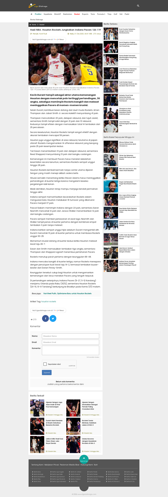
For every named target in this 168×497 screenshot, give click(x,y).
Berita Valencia (131, 477)
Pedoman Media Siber (69, 464)
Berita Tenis (37, 481)
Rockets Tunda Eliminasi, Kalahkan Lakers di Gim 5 (89, 422)
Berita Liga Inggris (58, 472)
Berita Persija (93, 474)
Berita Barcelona (113, 472)
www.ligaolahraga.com (87, 494)
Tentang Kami (37, 464)
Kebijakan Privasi (51, 464)
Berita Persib (93, 472)
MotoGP (57, 14)
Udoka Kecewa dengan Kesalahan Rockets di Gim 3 (89, 440)
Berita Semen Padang (96, 477)
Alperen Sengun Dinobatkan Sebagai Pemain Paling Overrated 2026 (89, 405)
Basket (77, 14)
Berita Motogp (38, 474)
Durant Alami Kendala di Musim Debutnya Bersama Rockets (54, 422)
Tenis (93, 14)
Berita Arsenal (75, 474)
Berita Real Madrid (114, 474)
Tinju (109, 14)
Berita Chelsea (75, 479)
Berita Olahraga (36, 20)
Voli (120, 14)
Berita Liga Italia (57, 474)
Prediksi (38, 14)
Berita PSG (74, 481)
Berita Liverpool (76, 477)
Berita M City (130, 481)
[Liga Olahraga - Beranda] (37, 5)
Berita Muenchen (132, 474)
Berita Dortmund (113, 477)
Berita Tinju (37, 479)
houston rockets (48, 301)
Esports (85, 14)
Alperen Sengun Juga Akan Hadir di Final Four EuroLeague (54, 404)
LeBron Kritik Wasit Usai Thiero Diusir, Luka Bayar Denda (54, 440)
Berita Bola (37, 472)
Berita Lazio (130, 472)
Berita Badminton (39, 477)
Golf (115, 14)
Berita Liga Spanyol (58, 477)
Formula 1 (101, 14)
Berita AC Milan (113, 479)
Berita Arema (93, 479)
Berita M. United (76, 472)
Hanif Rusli (43, 34)
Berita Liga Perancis (58, 479)
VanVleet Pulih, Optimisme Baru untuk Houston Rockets (67, 293)
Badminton (67, 14)
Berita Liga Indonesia (59, 481)
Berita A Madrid (131, 479)
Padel (127, 14)
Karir (96, 464)
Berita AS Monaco (114, 481)
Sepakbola (48, 14)
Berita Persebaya (94, 481)
